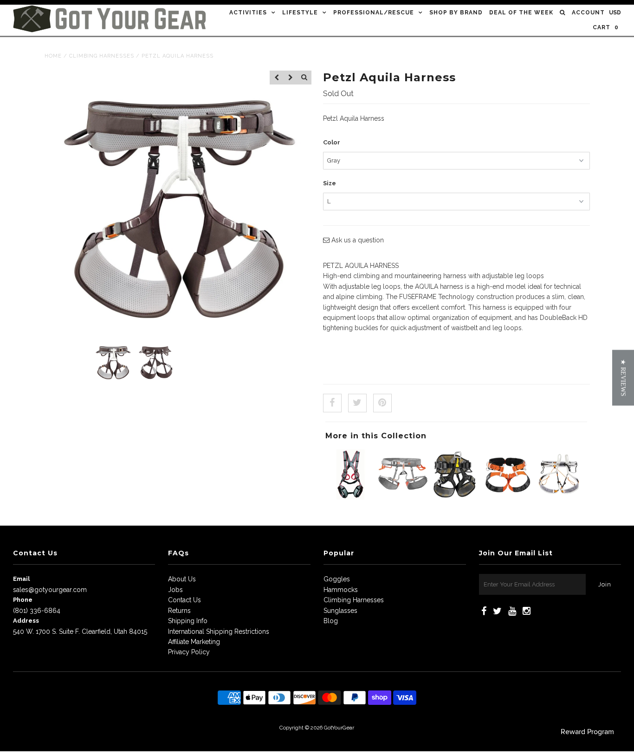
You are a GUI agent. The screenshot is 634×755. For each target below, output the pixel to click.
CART (606, 27)
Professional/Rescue (373, 12)
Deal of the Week (521, 12)
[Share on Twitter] (357, 403)
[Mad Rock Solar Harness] (403, 497)
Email (21, 578)
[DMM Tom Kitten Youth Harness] (350, 497)
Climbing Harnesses (101, 56)
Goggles (336, 579)
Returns (179, 610)
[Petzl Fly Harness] (560, 497)
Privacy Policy (189, 652)
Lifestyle (300, 12)
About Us (182, 579)
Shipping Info (187, 621)
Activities (248, 12)
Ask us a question (357, 240)
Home (53, 56)
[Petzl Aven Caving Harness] (507, 497)
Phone (22, 599)
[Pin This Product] (382, 403)
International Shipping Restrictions (218, 631)
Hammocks (340, 589)
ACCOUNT (588, 12)
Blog (330, 621)
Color (331, 142)
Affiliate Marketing (194, 641)
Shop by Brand (456, 12)
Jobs (175, 589)
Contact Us (184, 600)
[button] (623, 377)
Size (329, 183)
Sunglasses (340, 610)
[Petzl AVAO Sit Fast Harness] (455, 497)
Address (26, 620)
